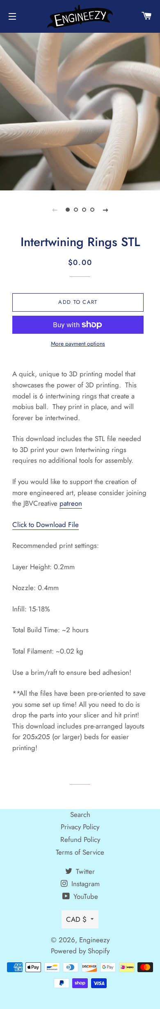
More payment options (78, 343)
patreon (70, 503)
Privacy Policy (80, 827)
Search (80, 814)
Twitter (84, 871)
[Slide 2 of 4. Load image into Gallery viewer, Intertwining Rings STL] (76, 210)
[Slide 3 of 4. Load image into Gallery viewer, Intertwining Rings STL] (84, 210)
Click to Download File (45, 524)
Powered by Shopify (80, 951)
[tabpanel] (80, 110)
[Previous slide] (55, 210)
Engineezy (94, 940)
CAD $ (76, 919)
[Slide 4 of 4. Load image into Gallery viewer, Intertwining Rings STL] (92, 210)
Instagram (84, 884)
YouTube (84, 896)
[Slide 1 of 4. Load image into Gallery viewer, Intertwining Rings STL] (68, 210)
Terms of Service (80, 852)
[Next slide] (105, 210)
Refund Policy (80, 839)
